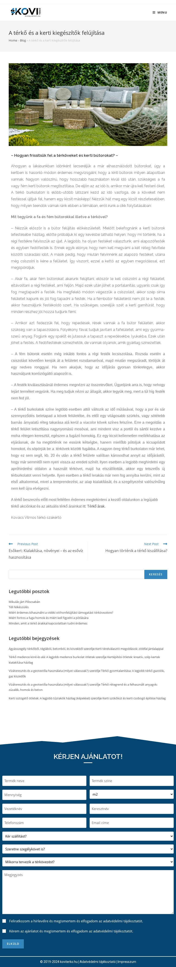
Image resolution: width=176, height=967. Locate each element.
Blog (23, 40)
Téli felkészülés (19, 607)
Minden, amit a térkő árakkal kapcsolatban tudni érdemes (48, 623)
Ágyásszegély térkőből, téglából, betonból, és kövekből (46, 649)
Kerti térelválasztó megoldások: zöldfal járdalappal (129, 649)
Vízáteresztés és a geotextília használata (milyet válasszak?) (49, 671)
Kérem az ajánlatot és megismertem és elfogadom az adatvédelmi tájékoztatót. (71, 931)
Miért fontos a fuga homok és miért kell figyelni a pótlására (48, 618)
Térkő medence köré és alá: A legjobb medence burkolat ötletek (52, 657)
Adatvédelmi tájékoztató (98, 962)
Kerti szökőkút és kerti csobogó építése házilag (134, 698)
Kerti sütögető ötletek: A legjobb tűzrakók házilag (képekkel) (49, 698)
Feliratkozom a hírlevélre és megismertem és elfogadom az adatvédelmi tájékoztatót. (76, 921)
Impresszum (127, 962)
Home (13, 40)
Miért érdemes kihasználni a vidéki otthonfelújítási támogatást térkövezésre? (61, 612)
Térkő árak (95, 506)
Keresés (155, 574)
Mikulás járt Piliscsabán (24, 602)
